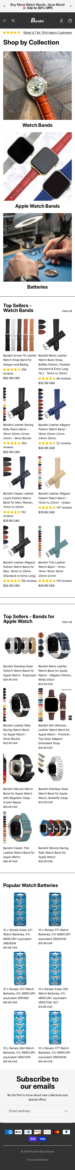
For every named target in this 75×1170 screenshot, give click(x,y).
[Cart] (70, 20)
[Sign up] (66, 1111)
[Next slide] (70, 6)
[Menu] (4, 20)
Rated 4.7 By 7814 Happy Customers (47, 32)
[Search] (13, 20)
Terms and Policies (37, 1159)
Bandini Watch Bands (42, 1151)
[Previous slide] (4, 6)
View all (67, 311)
